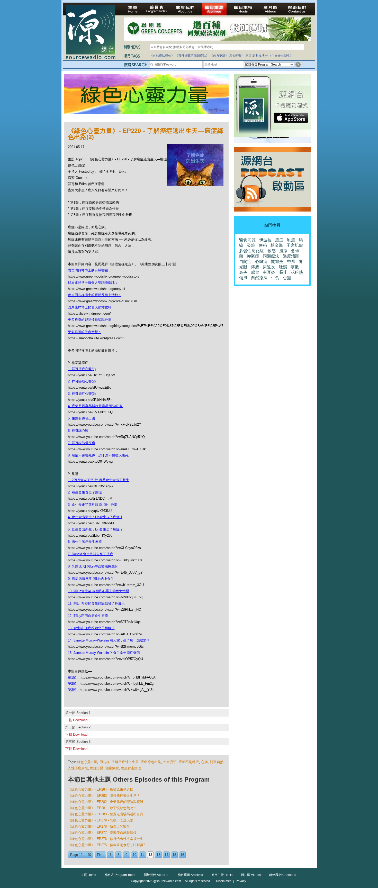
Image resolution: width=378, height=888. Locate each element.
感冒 (255, 272)
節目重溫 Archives (190, 875)
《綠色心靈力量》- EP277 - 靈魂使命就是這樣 (102, 833)
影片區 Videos (251, 875)
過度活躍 (291, 256)
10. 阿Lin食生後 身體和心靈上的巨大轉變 (98, 591)
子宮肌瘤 (294, 245)
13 (158, 855)
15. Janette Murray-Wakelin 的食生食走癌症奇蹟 (104, 653)
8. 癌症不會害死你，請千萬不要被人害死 (98, 455)
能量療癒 (112, 768)
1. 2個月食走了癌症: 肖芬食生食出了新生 (98, 480)
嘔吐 (283, 272)
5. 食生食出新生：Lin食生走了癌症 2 (95, 529)
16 (182, 855)
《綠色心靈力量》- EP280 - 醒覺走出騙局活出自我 (105, 814)
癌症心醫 (96, 768)
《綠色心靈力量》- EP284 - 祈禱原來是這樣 (100, 789)
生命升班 (170, 762)
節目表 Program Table (120, 875)
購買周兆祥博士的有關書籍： (89, 270)
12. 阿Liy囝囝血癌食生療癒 (88, 616)
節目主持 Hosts (221, 875)
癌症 (248, 56)
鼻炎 (243, 272)
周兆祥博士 (260, 56)
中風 (291, 261)
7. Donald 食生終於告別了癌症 (90, 554)
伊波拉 (265, 240)
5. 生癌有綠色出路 (81, 418)
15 (174, 855)
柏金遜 (277, 245)
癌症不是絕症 (189, 762)
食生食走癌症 (131, 768)
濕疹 (283, 251)
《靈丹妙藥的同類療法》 (192, 56)
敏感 (271, 251)
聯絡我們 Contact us (283, 875)
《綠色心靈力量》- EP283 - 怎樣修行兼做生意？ (104, 796)
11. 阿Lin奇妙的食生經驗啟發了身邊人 (96, 603)
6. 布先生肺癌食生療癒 (85, 542)
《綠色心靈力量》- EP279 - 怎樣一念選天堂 (100, 820)
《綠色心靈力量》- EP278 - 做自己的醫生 (99, 826)
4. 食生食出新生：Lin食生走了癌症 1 (95, 517)
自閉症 (245, 261)
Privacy (241, 881)
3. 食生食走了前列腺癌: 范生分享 (92, 505)
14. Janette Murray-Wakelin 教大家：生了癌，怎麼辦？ (109, 640)
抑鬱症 (253, 256)
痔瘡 (255, 267)
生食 (275, 278)
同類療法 (271, 256)
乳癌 (291, 240)
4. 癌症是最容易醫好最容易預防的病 (95, 406)
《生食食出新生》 (280, 56)
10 (134, 855)
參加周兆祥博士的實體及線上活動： (94, 295)
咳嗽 (295, 267)
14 (166, 855)
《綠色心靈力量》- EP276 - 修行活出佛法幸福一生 (105, 839)
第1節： (74, 677)
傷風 (243, 278)
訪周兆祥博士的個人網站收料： (91, 307)
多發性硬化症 (251, 251)
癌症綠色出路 (151, 762)
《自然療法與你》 (162, 56)
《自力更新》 (219, 56)
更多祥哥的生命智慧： (84, 332)
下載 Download (76, 720)
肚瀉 (283, 267)
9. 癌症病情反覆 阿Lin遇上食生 (91, 579)
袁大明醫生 (237, 56)
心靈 (287, 278)
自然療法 (259, 278)
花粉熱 (297, 272)
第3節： (74, 690)
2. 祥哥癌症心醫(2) (82, 381)
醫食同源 (247, 240)
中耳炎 (269, 272)
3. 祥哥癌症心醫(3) (82, 394)
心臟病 (261, 261)
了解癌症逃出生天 (125, 762)
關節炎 (277, 261)
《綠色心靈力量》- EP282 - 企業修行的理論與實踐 (105, 802)
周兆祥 (105, 762)
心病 (204, 762)
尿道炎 (269, 267)
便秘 (263, 245)
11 (142, 855)
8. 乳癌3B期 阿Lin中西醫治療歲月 (93, 566)
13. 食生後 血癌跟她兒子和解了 (91, 628)
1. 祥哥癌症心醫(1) (82, 369)
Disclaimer (223, 881)
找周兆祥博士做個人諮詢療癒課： (93, 283)
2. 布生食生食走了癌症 (85, 492)
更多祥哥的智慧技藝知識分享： (91, 320)
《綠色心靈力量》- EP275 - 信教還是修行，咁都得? (106, 845)
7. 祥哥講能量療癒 (81, 443)
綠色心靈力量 (87, 762)
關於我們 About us (156, 875)
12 (150, 855)
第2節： (74, 683)
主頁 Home (88, 875)
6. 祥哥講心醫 (78, 431)
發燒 (251, 245)
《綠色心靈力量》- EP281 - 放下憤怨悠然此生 (102, 808)
